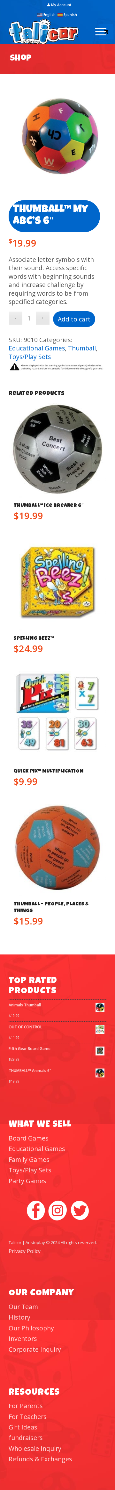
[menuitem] (59, 5)
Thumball (82, 348)
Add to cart (74, 319)
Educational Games (37, 348)
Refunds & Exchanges (40, 1459)
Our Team (23, 1306)
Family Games (29, 1159)
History (19, 1317)
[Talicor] (48, 31)
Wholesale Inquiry (35, 1448)
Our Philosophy (31, 1328)
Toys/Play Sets (30, 356)
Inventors (23, 1338)
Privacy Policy (25, 1251)
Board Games (29, 1138)
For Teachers (28, 1416)
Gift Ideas (23, 1427)
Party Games (27, 1181)
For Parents (26, 1405)
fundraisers (26, 1437)
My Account (60, 4)
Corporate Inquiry (35, 1349)
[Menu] (97, 31)
